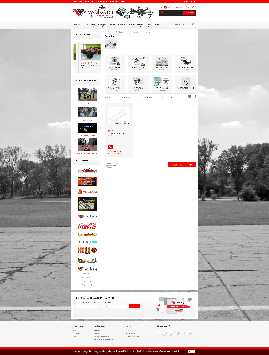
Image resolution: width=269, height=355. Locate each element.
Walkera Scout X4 (138, 67)
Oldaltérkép (97, 333)
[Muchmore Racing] (87, 181)
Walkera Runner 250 (186, 67)
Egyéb (148, 24)
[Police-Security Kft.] (87, 112)
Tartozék (140, 24)
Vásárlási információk (132, 337)
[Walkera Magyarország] (87, 216)
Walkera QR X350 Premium (185, 88)
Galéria (75, 337)
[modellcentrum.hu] (87, 170)
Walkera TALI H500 (162, 67)
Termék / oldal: (148, 97)
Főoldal (186, 2)
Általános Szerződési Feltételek (103, 340)
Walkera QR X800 (138, 88)
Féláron (156, 24)
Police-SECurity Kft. (87, 120)
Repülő (93, 24)
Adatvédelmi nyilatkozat (101, 337)
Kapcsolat (193, 2)
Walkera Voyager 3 (114, 88)
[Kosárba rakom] (110, 147)
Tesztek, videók (130, 333)
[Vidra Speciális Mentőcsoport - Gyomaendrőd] (87, 94)
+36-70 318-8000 (101, 1)
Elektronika (121, 24)
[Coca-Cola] (87, 226)
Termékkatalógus (121, 32)
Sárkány (112, 24)
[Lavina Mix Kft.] (87, 144)
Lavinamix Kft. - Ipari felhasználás (87, 154)
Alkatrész (131, 24)
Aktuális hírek (77, 333)
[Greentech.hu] (87, 204)
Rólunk (75, 330)
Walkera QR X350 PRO (115, 67)
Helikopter (102, 24)
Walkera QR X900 (162, 88)
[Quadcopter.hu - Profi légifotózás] (87, 128)
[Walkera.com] (87, 269)
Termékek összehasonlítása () (182, 165)
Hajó (86, 24)
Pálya (127, 330)
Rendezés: (107, 97)
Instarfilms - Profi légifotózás (87, 135)
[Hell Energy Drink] (87, 250)
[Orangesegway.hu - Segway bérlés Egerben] (87, 260)
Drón (75, 24)
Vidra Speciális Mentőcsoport (87, 104)
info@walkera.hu (114, 1)
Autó (81, 24)
